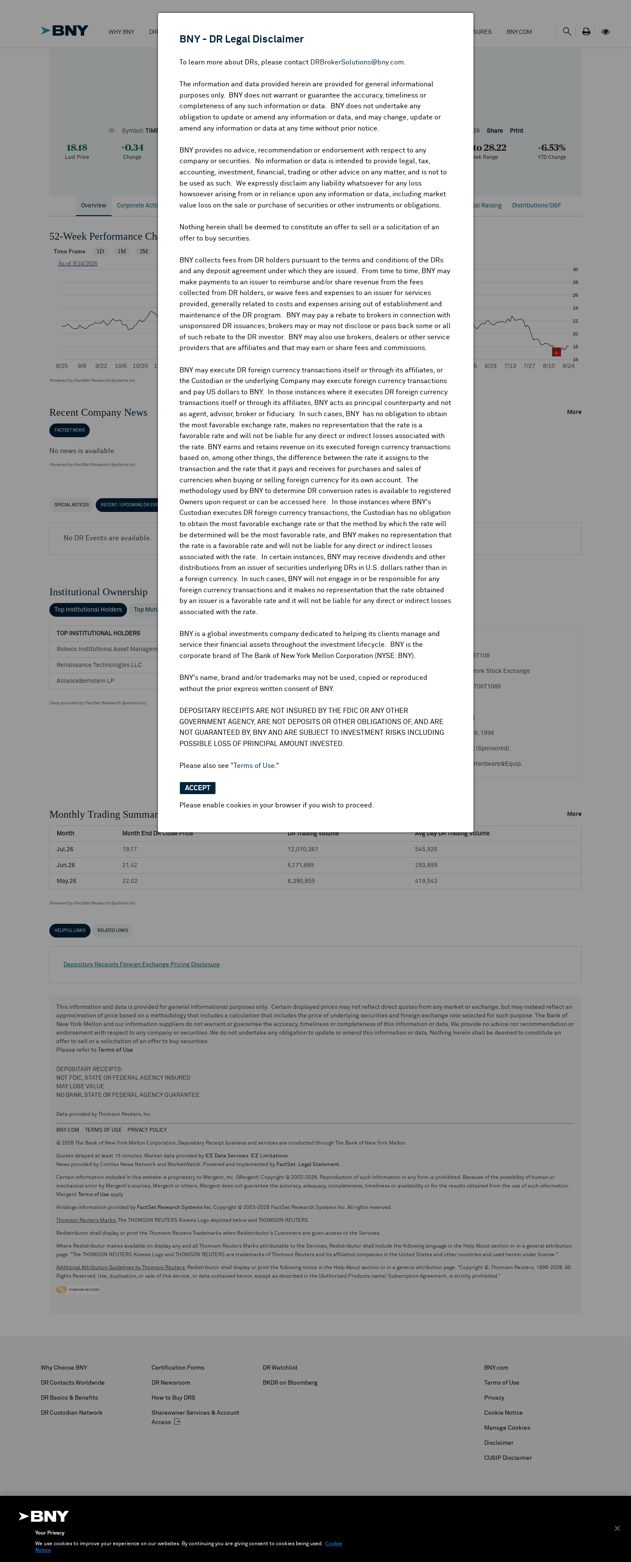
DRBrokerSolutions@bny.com (357, 62)
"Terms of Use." (255, 765)
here (319, 502)
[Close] (617, 1528)
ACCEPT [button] (197, 788)
